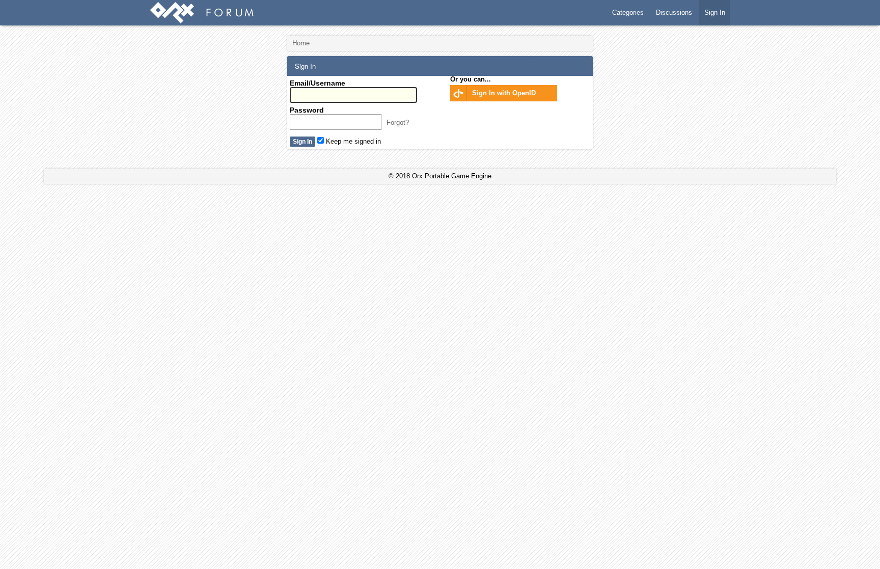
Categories (628, 12)
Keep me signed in (352, 141)
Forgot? (398, 122)
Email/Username (317, 83)
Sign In (714, 12)
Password (307, 110)
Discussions (674, 12)
